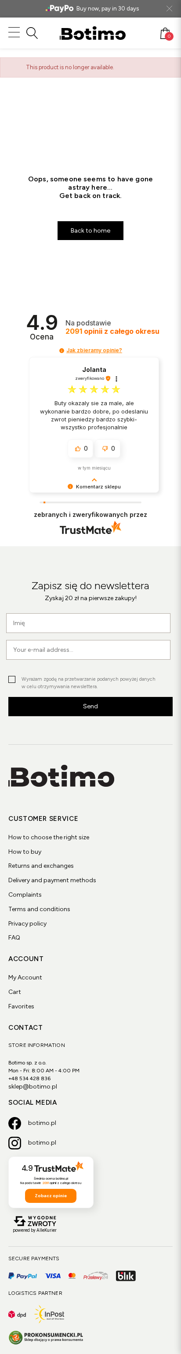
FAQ (14, 937)
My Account (25, 977)
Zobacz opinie (51, 1195)
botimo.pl (42, 1123)
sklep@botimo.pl (32, 1086)
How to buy (24, 852)
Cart (14, 992)
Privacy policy (27, 923)
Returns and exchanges (41, 866)
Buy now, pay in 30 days (107, 8)
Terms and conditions (39, 909)
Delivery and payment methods (52, 880)
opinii (112, 331)
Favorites (21, 1006)
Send (90, 706)
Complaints (25, 894)
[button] (62, 351)
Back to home (90, 230)
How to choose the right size (48, 837)
